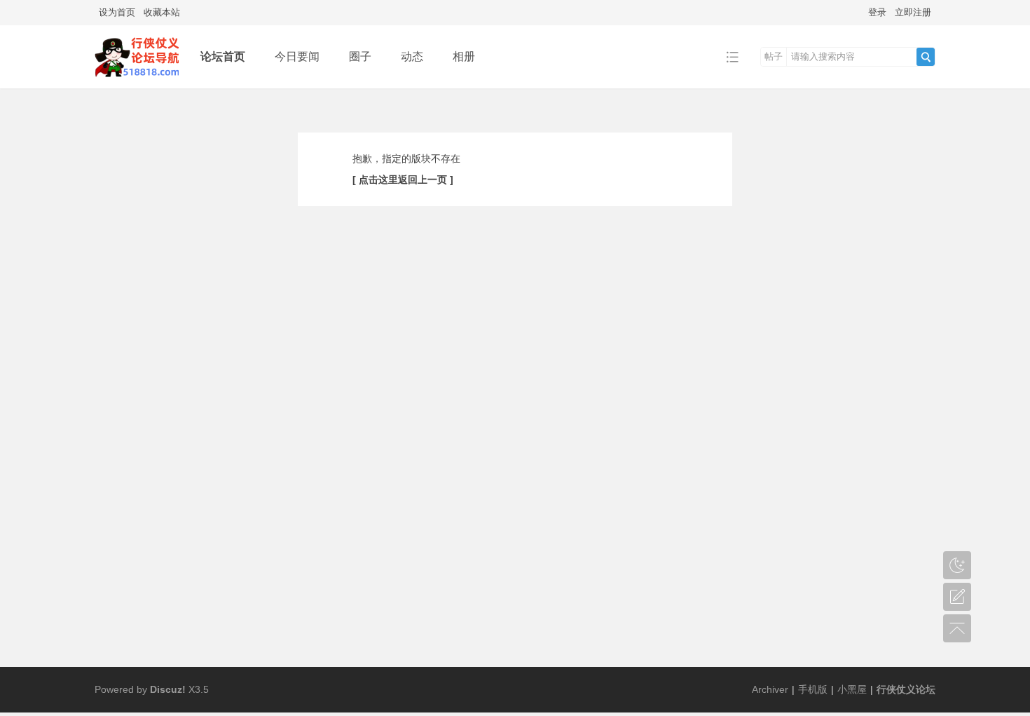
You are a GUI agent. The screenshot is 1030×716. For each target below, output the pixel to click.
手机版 (813, 689)
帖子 (773, 56)
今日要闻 (297, 56)
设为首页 (117, 12)
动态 (412, 56)
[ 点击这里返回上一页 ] (402, 179)
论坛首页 (222, 56)
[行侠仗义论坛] (137, 55)
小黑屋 (852, 689)
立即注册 (913, 12)
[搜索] (925, 57)
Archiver (770, 689)
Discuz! (168, 689)
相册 (464, 56)
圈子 (360, 56)
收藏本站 (162, 12)
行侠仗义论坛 (906, 689)
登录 (877, 12)
